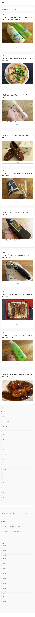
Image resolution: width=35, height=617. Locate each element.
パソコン (4, 464)
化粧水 (3, 497)
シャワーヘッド (5, 482)
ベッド (3, 424)
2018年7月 (4, 545)
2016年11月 (4, 596)
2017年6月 (4, 578)
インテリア (4, 487)
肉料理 (3, 472)
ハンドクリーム (5, 454)
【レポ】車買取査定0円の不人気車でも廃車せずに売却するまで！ (12, 531)
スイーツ (4, 431)
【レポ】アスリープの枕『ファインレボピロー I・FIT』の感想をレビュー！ (13, 523)
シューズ (4, 492)
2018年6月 (4, 548)
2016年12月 (4, 593)
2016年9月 (4, 601)
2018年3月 (4, 555)
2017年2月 (4, 588)
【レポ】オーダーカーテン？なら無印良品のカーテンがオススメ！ (12, 526)
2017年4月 (4, 583)
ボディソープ (4, 467)
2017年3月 (4, 586)
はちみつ (4, 449)
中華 (3, 439)
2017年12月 (4, 563)
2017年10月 (4, 568)
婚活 (3, 436)
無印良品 (4, 474)
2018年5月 (4, 550)
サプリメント (4, 459)
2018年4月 (4, 553)
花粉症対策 (4, 469)
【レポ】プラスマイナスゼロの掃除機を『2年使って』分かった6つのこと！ (12, 513)
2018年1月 (4, 560)
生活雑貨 (4, 416)
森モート (3, 2)
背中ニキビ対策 (5, 426)
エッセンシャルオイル (6, 421)
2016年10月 (4, 598)
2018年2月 (4, 558)
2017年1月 (4, 591)
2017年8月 (4, 573)
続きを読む (17, 47)
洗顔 (3, 477)
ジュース (4, 434)
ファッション (4, 429)
